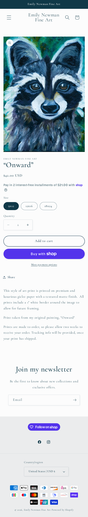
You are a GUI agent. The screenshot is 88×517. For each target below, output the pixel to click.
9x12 (11, 206)
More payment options (44, 264)
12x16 (29, 206)
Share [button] (11, 277)
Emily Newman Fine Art (37, 509)
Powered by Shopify (63, 509)
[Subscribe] (75, 400)
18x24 (48, 206)
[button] (9, 17)
